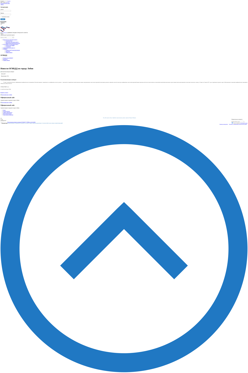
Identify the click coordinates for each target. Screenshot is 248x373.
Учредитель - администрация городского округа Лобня (238, 124)
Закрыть (2, 22)
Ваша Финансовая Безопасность (13, 43)
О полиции (8, 46)
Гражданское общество (8, 114)
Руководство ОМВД (10, 45)
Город (4, 110)
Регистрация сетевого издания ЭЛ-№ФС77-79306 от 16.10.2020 (21, 122)
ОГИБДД (5, 49)
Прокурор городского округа (12, 42)
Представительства (7, 113)
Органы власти (6, 111)
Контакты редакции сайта (224, 124)
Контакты (8, 51)
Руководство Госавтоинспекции (13, 50)
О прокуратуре (9, 40)
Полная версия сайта (5, 3)
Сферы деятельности (7, 112)
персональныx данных (243, 123)
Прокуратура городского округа (10, 39)
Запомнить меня (5, 16)
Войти (2, 4)
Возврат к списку (4, 92)
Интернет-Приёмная (5, 25)
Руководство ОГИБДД (8, 58)
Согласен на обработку (240, 123)
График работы (9, 52)
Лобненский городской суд (9, 47)
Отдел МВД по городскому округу (10, 44)
